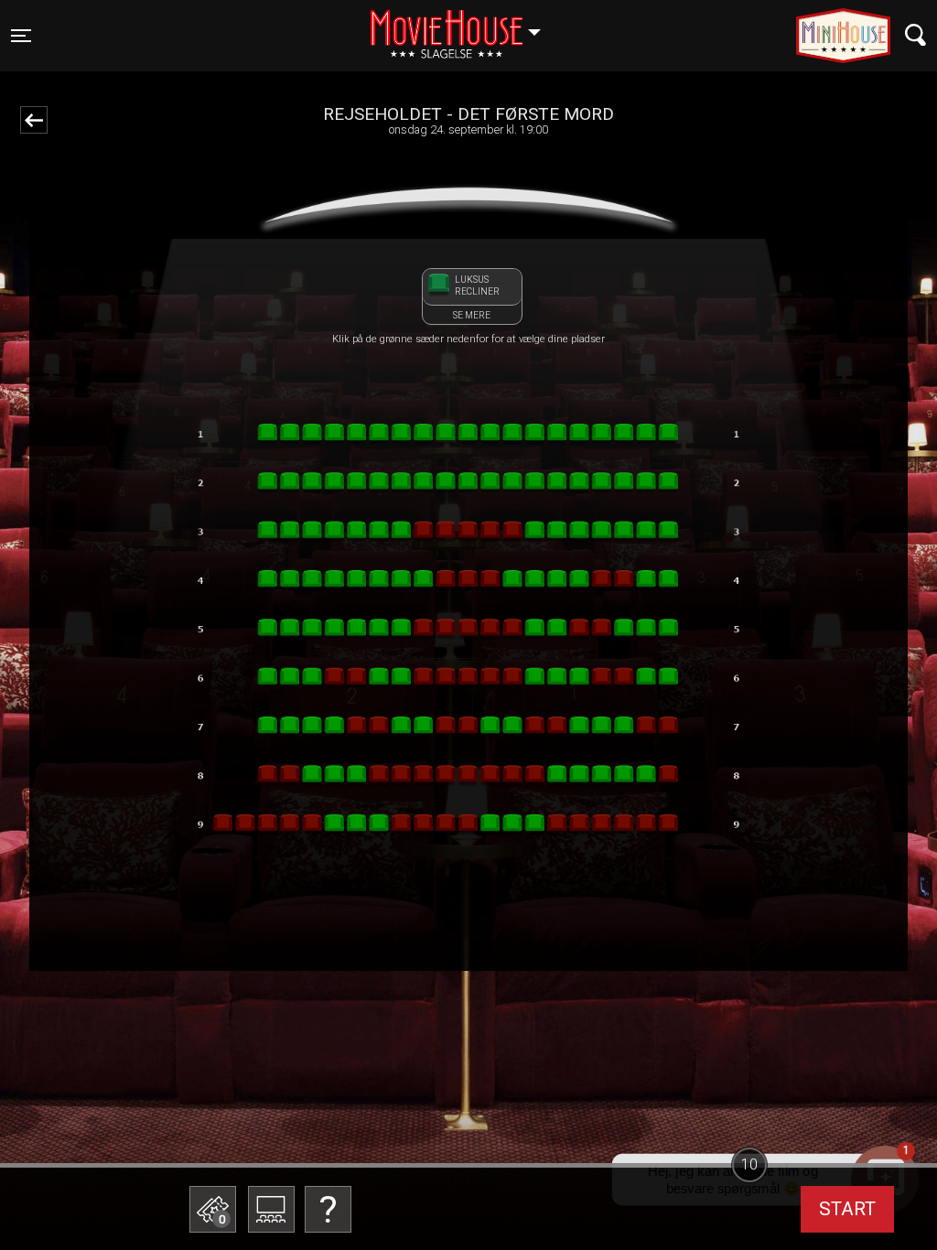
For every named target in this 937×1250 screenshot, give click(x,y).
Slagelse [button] (464, 25)
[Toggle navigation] (915, 35)
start (847, 1209)
